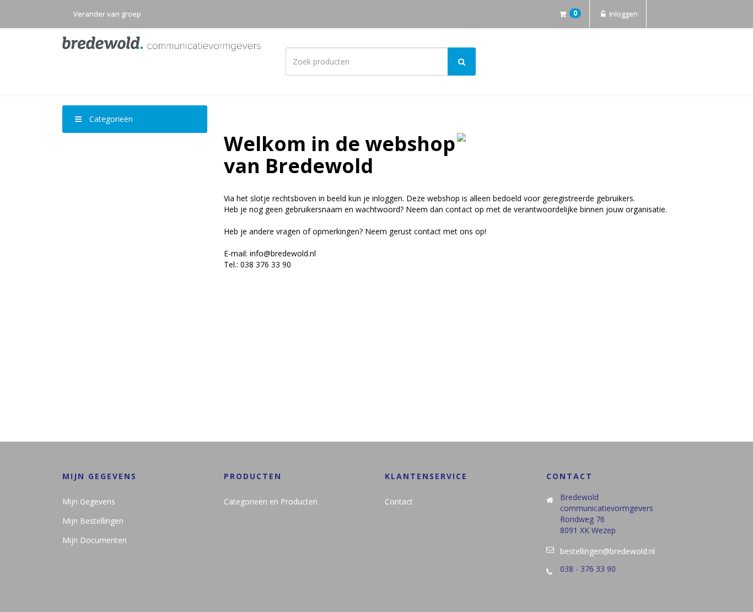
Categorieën (110, 119)
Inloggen (622, 14)
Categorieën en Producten (271, 501)
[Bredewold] (161, 43)
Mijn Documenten (94, 540)
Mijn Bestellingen (92, 521)
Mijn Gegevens (88, 501)
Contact (399, 501)
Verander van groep (107, 14)
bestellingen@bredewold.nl (607, 551)
